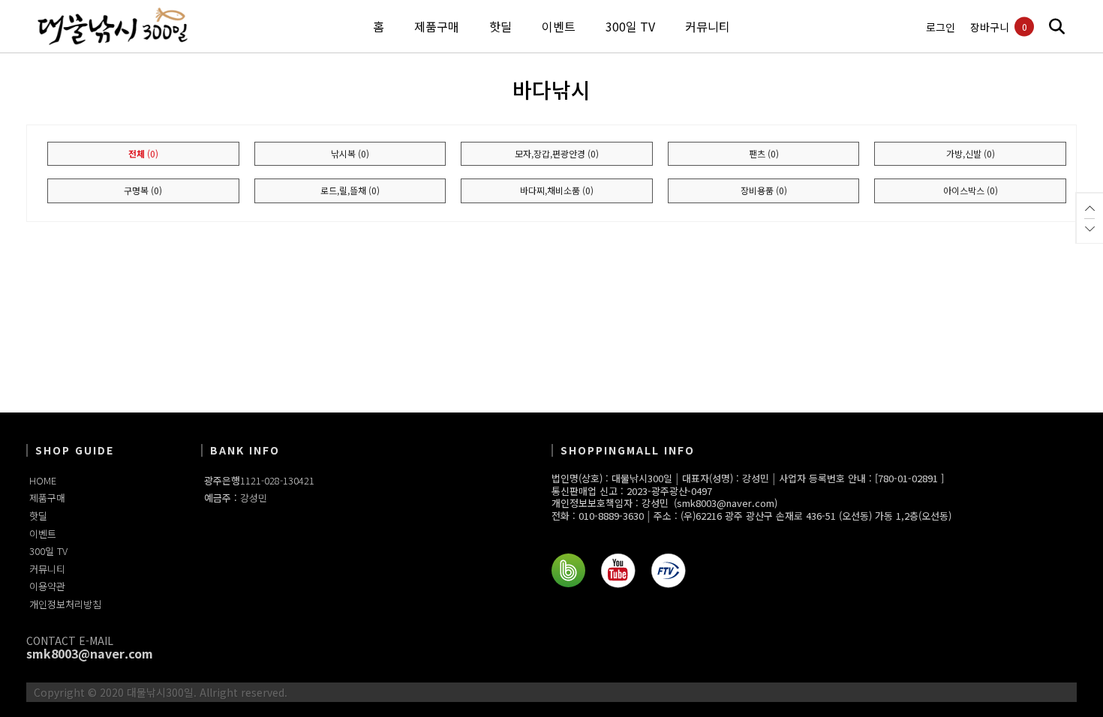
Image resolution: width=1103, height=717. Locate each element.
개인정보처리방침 (65, 604)
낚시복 (350, 153)
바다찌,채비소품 (557, 190)
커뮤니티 (47, 569)
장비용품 (764, 190)
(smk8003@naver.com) (725, 503)
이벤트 (42, 533)
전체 (143, 153)
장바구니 (989, 27)
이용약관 (47, 586)
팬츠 (764, 153)
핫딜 (38, 515)
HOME (42, 480)
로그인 (940, 27)
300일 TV (48, 551)
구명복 (143, 190)
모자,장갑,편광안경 (557, 153)
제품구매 (47, 497)
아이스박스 (970, 190)
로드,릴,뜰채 (350, 190)
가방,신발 (970, 153)
